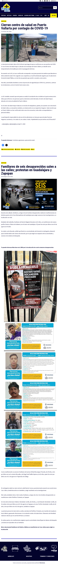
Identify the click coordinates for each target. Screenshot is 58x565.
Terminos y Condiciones (47, 556)
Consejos (20, 15)
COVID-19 (18, 149)
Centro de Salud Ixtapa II (8, 149)
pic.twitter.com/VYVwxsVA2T (48, 119)
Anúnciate (11, 556)
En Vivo (54, 15)
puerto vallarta (26, 149)
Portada (3, 15)
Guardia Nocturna (29, 15)
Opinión (15, 15)
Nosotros (29, 556)
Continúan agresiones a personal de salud (24, 140)
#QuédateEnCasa (35, 119)
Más (46, 15)
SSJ (33, 149)
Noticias (9, 15)
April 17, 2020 (21, 124)
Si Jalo (37, 15)
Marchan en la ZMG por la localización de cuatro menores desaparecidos (33, 247)
